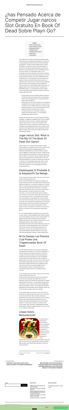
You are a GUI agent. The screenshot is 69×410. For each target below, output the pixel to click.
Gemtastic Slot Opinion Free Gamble (37, 397)
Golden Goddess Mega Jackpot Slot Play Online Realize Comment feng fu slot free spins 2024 (37, 392)
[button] (61, 408)
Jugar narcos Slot (38, 149)
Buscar (6, 382)
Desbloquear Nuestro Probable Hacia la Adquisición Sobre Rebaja (35, 50)
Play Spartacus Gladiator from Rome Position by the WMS (38, 395)
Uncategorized (47, 352)
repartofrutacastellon (34, 5)
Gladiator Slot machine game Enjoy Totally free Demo (37, 386)
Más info (46, 407)
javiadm (22, 354)
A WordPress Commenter (53, 385)
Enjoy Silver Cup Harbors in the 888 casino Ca (37, 389)
